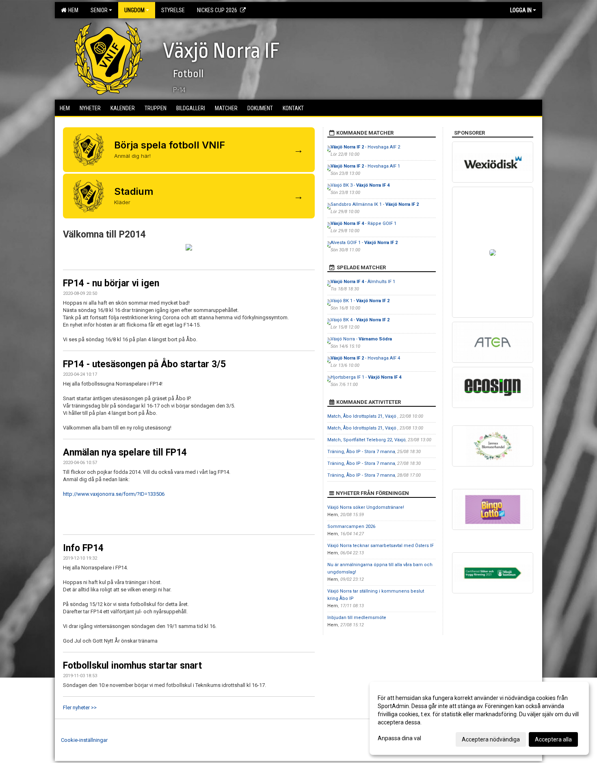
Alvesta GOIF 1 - (364, 242)
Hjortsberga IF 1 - (366, 377)
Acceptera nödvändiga (491, 739)
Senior (99, 10)
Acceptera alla (553, 739)
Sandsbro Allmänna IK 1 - (375, 204)
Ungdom (134, 10)
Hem (72, 10)
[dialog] (479, 718)
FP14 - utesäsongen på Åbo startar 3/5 (144, 364)
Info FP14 (83, 548)
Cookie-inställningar (84, 740)
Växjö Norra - (361, 339)
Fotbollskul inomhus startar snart (132, 665)
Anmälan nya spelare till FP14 (125, 452)
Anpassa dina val (399, 738)
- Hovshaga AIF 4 (365, 358)
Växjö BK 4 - (360, 320)
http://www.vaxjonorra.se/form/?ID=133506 (113, 494)
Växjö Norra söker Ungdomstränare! (365, 507)
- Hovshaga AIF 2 (365, 147)
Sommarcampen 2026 (351, 526)
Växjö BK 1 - (360, 300)
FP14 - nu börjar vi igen (111, 283)
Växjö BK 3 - (360, 185)
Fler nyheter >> (80, 707)
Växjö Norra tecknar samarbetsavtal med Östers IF (380, 545)
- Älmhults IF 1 (363, 281)
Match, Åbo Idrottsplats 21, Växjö (362, 416)
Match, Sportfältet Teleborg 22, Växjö (366, 440)
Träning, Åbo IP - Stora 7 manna (361, 451)
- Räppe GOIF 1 (363, 223)
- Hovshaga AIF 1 (365, 166)
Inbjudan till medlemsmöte (356, 617)
